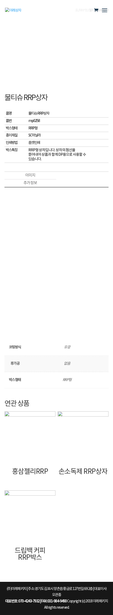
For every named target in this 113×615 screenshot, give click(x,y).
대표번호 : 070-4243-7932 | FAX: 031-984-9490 (36, 601)
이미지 (30, 175)
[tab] (30, 175)
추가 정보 (30, 183)
